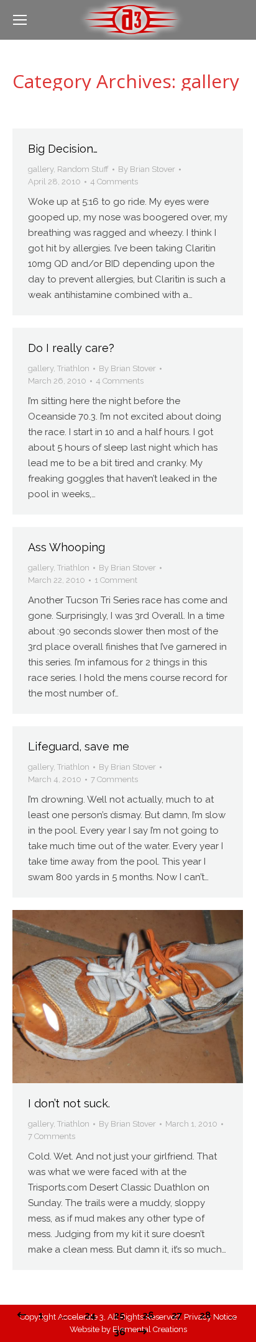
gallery (40, 169)
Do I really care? (71, 347)
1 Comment (115, 580)
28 (205, 1315)
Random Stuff (83, 169)
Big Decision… (63, 148)
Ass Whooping (66, 547)
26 (148, 1315)
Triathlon (73, 368)
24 (90, 1315)
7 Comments (114, 779)
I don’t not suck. (69, 1103)
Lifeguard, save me (78, 746)
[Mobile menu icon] (19, 19)
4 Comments (114, 181)
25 (119, 1315)
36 (120, 1332)
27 (176, 1315)
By (146, 169)
